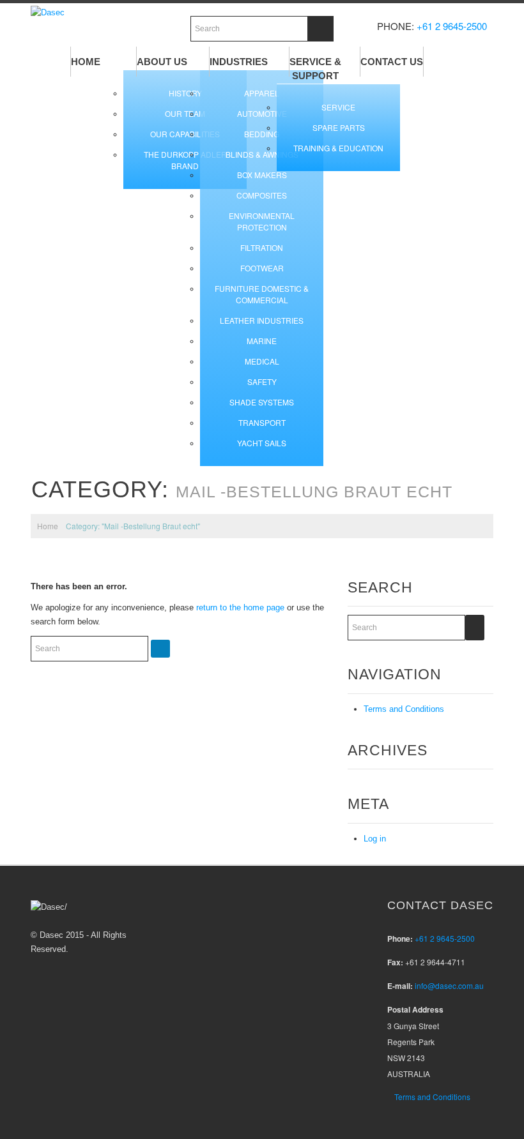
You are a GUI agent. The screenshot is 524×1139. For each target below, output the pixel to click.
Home (85, 61)
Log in (375, 838)
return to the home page (240, 607)
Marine (262, 340)
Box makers (262, 174)
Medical (262, 361)
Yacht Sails (261, 442)
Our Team (185, 113)
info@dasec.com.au (449, 985)
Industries (239, 61)
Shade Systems (261, 401)
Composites (261, 195)
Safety (262, 381)
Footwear (262, 267)
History (185, 92)
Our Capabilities (185, 133)
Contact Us (391, 61)
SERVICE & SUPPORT (315, 68)
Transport (262, 422)
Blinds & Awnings (262, 154)
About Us (162, 61)
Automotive (262, 113)
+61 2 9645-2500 (452, 26)
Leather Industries (262, 320)
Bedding (261, 133)
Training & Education (338, 147)
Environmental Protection (262, 221)
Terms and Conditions (404, 709)
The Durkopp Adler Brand (185, 160)
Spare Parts (338, 127)
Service (338, 107)
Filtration (261, 247)
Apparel (261, 92)
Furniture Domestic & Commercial (262, 294)
